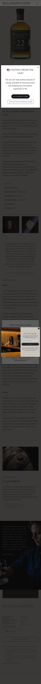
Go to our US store (20, 96)
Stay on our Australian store (20, 102)
